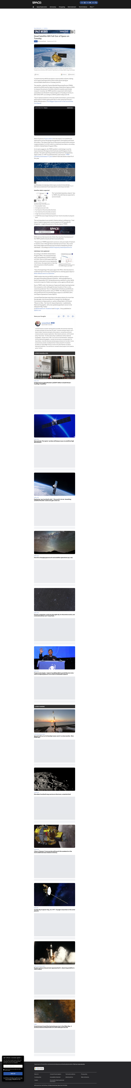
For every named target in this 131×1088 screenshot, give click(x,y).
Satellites (46, 28)
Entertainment (72, 7)
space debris (48, 138)
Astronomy (53, 7)
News (36, 41)
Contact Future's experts (55, 1074)
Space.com (37, 310)
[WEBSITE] (54, 323)
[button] (94, 2)
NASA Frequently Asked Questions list (61, 247)
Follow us (65, 74)
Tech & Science (83, 7)
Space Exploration (42, 7)
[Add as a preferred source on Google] (39, 1068)
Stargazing (62, 7)
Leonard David (43, 41)
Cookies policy (37, 1077)
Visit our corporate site (79, 1064)
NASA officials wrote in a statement (44, 273)
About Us (36, 1074)
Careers (36, 1080)
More (91, 7)
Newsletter (72, 74)
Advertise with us (69, 1077)
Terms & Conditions (8, 1079)
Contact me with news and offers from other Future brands (13, 1070)
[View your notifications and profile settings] (90, 2)
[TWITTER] (52, 323)
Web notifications (85, 1077)
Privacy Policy (14, 1078)
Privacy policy (84, 1074)
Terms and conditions (70, 1074)
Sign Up (13, 1073)
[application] (54, 120)
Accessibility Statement (55, 1077)
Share (37, 74)
